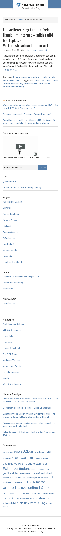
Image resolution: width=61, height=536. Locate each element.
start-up (22, 503)
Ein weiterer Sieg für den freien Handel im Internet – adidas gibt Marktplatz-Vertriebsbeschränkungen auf (28, 37)
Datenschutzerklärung (13, 283)
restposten (24, 499)
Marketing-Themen (11, 360)
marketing (7, 482)
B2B (26, 451)
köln (52, 477)
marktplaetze (17, 482)
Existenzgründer (37, 463)
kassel (46, 478)
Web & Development (12, 80)
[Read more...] (10, 70)
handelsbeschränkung (13, 83)
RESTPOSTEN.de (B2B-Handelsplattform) (22, 187)
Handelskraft (8, 244)
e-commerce (28, 457)
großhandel (9, 473)
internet (40, 478)
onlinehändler (48, 494)
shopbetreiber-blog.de (13, 262)
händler (6, 478)
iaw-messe (19, 478)
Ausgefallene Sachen (12, 202)
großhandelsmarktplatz (25, 473)
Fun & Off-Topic (10, 354)
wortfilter (6, 507)
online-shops (25, 494)
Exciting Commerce (11, 232)
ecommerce (52, 80)
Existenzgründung (17, 468)
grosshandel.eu (10, 181)
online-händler (30, 83)
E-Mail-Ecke (8, 336)
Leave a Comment (39, 50)
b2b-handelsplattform (39, 452)
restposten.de (39, 498)
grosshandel (43, 469)
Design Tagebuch (11, 214)
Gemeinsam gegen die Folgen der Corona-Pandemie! (27, 114)
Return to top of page (30, 525)
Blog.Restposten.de (30, 9)
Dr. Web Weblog (10, 220)
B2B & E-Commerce (21, 77)
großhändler (41, 473)
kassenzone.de (10, 250)
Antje (27, 50)
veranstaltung (36, 503)
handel (50, 473)
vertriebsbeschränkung (13, 86)
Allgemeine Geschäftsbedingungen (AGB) (21, 277)
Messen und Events (12, 366)
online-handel (44, 83)
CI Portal (7, 208)
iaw (11, 477)
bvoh (44, 80)
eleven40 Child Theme (34, 528)
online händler (11, 498)
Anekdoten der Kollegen (13, 324)
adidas (37, 80)
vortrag (49, 503)
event (22, 463)
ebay (43, 458)
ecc (47, 458)
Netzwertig (7, 256)
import (34, 478)
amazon (17, 451)
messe (41, 482)
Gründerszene (9, 238)
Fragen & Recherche (12, 348)
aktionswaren (8, 452)
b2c (14, 458)
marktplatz (29, 482)
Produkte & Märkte (39, 77)
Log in (42, 531)
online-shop (11, 493)
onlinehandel (35, 493)
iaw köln (28, 477)
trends (52, 77)
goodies (34, 469)
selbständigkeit (9, 503)
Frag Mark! (7, 342)
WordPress (33, 531)
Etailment (7, 226)
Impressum (8, 289)
